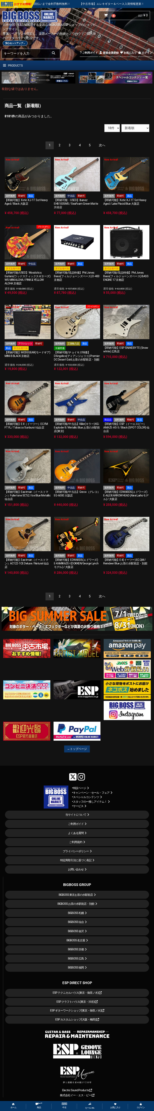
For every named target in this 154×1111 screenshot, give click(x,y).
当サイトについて (75, 814)
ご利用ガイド (90, 52)
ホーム (13, 1107)
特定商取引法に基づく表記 (75, 860)
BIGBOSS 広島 (76, 958)
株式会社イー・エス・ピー (76, 1095)
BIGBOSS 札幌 (76, 913)
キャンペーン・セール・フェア (91, 792)
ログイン (146, 52)
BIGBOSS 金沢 (76, 931)
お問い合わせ (76, 869)
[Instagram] (81, 777)
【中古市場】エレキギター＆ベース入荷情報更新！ (53, 3)
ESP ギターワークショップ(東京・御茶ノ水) (75, 1010)
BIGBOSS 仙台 (76, 922)
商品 (39, 1107)
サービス (78, 806)
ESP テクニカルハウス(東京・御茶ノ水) (76, 992)
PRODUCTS (15, 65)
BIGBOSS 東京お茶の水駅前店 (76, 894)
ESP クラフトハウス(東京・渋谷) (76, 1001)
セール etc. (90, 1108)
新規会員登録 (110, 52)
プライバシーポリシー (76, 851)
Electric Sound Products (75, 1090)
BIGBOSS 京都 (76, 949)
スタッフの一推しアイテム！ (90, 801)
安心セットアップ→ (15, 43)
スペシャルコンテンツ (86, 797)
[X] (73, 777)
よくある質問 (76, 833)
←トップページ (77, 748)
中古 (64, 1107)
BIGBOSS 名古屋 (76, 940)
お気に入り (130, 52)
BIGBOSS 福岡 (76, 967)
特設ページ (79, 788)
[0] (107, 15)
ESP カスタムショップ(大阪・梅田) (75, 1019)
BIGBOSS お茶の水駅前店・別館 (76, 903)
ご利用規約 (75, 842)
